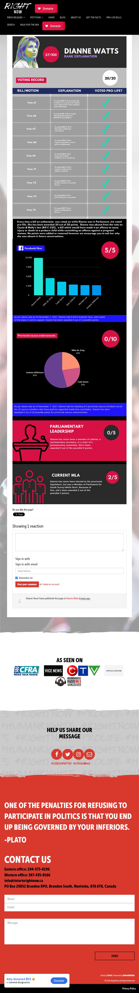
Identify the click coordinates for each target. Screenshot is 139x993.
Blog (62, 17)
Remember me (26, 577)
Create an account (50, 584)
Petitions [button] (35, 17)
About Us (76, 17)
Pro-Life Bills (113, 17)
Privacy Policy (129, 988)
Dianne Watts (72, 598)
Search (11, 24)
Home (51, 17)
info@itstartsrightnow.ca (23, 880)
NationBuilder (129, 975)
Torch (109, 975)
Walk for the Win (29, 24)
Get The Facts (93, 17)
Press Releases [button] (15, 17)
